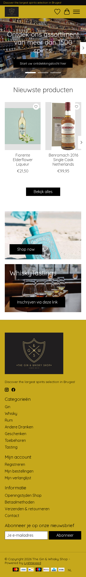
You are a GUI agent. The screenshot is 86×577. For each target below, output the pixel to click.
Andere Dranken (19, 427)
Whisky (11, 413)
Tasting (11, 447)
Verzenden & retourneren (27, 508)
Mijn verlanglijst (18, 477)
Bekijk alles (43, 191)
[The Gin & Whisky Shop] (12, 12)
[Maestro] (39, 570)
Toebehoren (15, 440)
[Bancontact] (31, 570)
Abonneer (65, 535)
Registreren (15, 464)
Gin (7, 406)
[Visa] (23, 570)
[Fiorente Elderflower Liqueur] (23, 126)
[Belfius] (46, 570)
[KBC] (54, 570)
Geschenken (15, 433)
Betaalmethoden (19, 502)
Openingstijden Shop (23, 495)
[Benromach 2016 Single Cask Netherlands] (63, 126)
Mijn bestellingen (19, 471)
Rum (9, 420)
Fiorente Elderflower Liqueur (23, 160)
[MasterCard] (16, 570)
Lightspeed (32, 563)
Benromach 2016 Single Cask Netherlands (63, 160)
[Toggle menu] (76, 12)
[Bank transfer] (61, 570)
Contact (12, 515)
